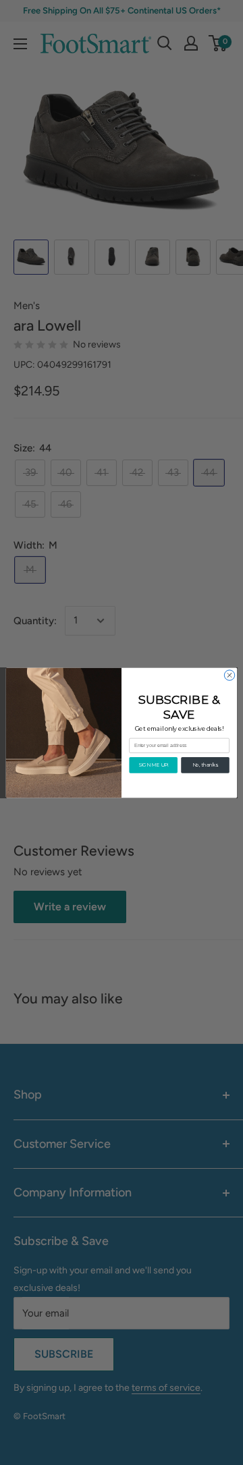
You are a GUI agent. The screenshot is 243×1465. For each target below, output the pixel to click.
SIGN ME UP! (153, 764)
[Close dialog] (229, 674)
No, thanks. (205, 764)
